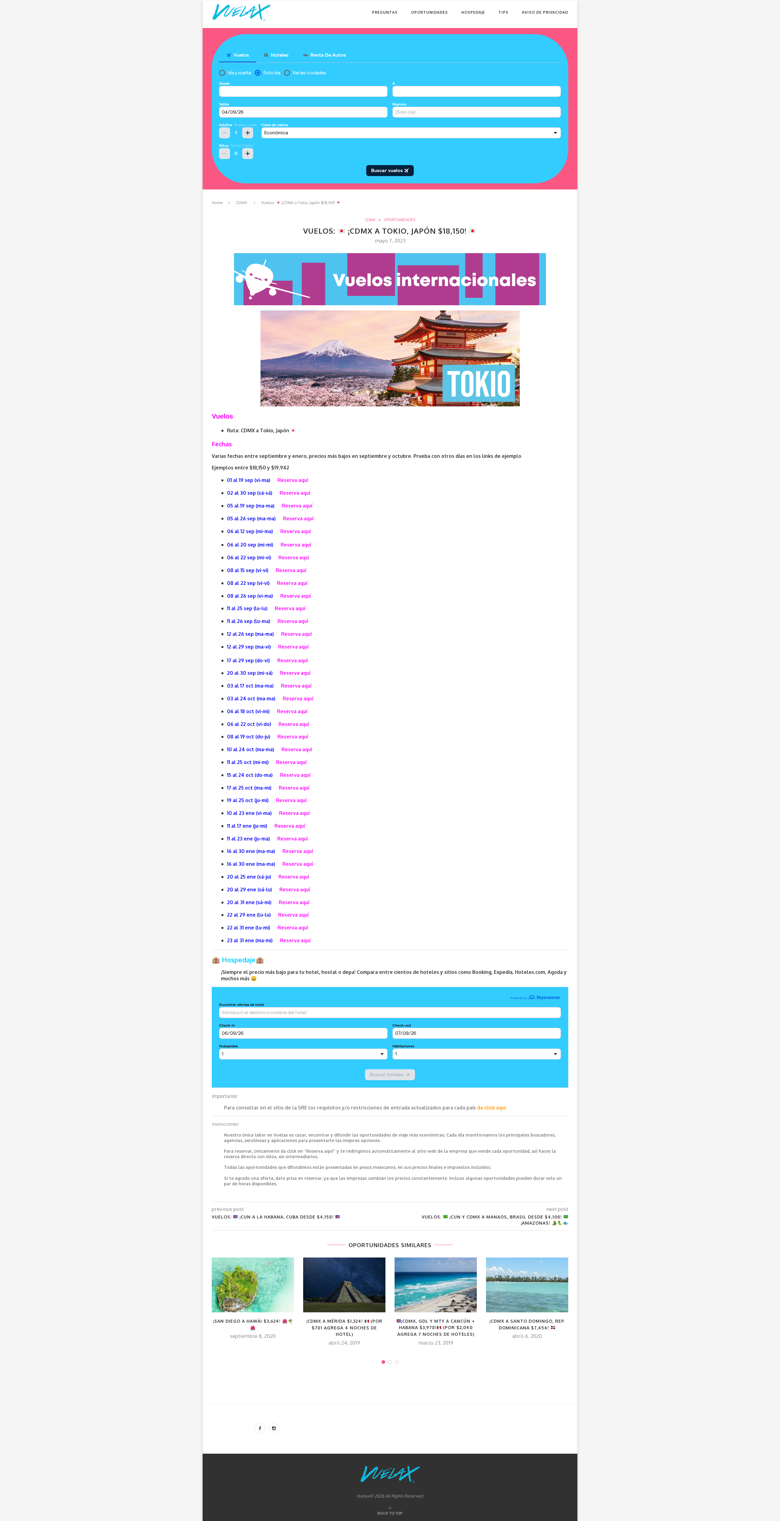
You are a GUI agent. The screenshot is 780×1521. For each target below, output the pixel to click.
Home (217, 202)
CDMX (241, 202)
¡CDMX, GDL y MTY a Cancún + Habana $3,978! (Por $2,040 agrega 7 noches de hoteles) (436, 1327)
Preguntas (385, 12)
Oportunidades (429, 12)
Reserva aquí (293, 480)
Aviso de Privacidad (545, 12)
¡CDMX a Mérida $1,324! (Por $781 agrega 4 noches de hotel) (344, 1327)
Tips (503, 12)
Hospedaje (473, 12)
